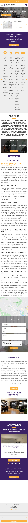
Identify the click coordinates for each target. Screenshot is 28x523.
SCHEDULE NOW (14, 521)
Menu (2, 517)
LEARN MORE (14, 388)
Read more (18, 27)
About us (3, 514)
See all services (14, 156)
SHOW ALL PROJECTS (14, 460)
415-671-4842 (14, 509)
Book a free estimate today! (14, 1)
